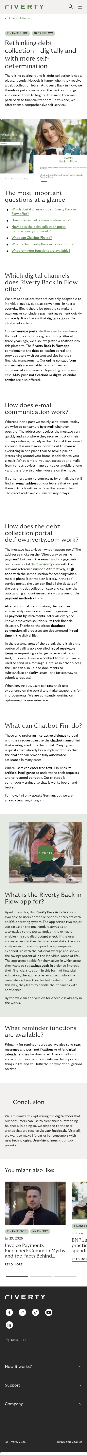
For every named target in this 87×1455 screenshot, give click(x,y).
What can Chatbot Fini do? (32, 237)
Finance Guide (17, 33)
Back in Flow (43, 33)
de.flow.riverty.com (53, 331)
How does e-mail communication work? (41, 220)
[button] (17, 1276)
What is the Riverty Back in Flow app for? (42, 244)
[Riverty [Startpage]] (24, 7)
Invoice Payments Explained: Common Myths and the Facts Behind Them (35, 1251)
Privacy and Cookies (68, 1442)
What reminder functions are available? (41, 250)
